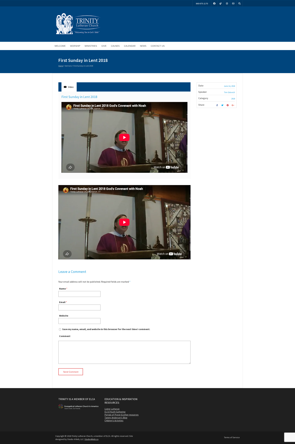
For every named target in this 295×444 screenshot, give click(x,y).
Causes (115, 46)
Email (62, 302)
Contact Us (158, 46)
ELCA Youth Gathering (115, 411)
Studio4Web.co (91, 439)
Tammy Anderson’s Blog (115, 417)
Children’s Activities (113, 420)
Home (60, 66)
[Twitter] (222, 105)
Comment (64, 336)
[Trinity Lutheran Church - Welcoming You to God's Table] (78, 34)
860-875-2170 (202, 3)
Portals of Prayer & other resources (121, 414)
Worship (75, 46)
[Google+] (233, 105)
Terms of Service (232, 437)
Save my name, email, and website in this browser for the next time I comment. (106, 329)
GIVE (103, 46)
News (143, 46)
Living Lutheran (112, 408)
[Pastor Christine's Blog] (221, 3)
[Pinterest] (228, 105)
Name (62, 288)
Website (63, 315)
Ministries (91, 46)
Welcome (60, 46)
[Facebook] (214, 3)
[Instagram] (227, 3)
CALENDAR (130, 46)
